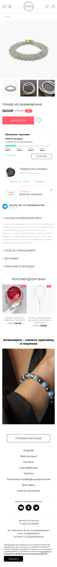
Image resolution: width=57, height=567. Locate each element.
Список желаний (28, 490)
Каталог (28, 461)
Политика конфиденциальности (28, 479)
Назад (7, 16)
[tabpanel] (14, 304)
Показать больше (28, 438)
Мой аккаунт (28, 456)
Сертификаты (28, 467)
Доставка (28, 484)
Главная (28, 450)
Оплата (28, 473)
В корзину (18, 120)
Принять (13, 558)
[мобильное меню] (4, 6)
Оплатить (41, 156)
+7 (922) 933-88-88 (28, 523)
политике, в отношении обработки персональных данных (27, 552)
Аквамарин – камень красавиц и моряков (28, 341)
